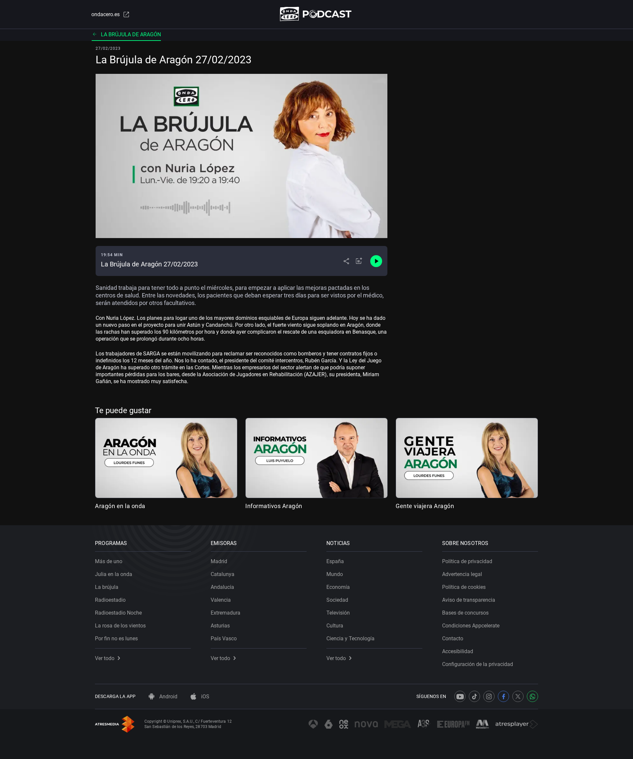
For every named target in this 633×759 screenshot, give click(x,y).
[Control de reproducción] (376, 261)
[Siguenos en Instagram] (489, 696)
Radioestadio (110, 600)
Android (167, 696)
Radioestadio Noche (118, 613)
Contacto (452, 638)
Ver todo (104, 658)
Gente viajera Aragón (425, 505)
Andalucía (222, 587)
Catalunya (222, 574)
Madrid (219, 561)
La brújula (106, 587)
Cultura (334, 625)
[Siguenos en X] (518, 696)
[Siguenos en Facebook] (503, 696)
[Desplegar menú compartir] (346, 261)
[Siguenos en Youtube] (460, 696)
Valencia (221, 600)
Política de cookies (464, 587)
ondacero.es (105, 14)
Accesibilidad (457, 651)
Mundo (334, 574)
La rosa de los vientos (120, 625)
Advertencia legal (462, 574)
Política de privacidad (467, 561)
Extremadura (225, 613)
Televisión (338, 613)
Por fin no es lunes (116, 638)
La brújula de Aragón (131, 34)
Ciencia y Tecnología (350, 638)
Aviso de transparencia (468, 600)
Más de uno (108, 561)
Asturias (220, 625)
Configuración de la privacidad (477, 664)
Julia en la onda (113, 574)
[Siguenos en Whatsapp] (532, 696)
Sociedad (337, 600)
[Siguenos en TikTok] (474, 696)
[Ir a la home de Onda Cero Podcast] (317, 14)
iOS (204, 696)
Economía (338, 587)
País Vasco (224, 638)
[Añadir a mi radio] (359, 261)
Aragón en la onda (120, 505)
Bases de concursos (465, 613)
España (335, 561)
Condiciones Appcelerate (470, 625)
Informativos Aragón (273, 505)
